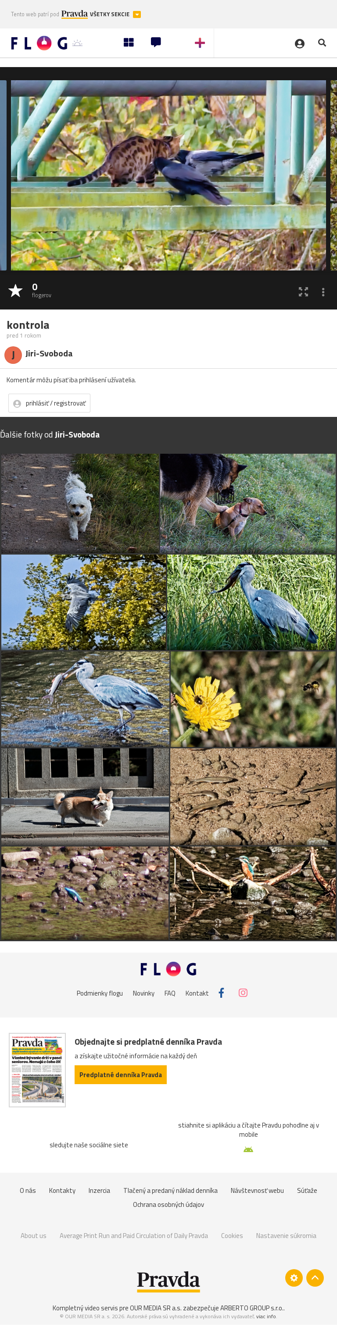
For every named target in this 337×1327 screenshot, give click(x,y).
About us (34, 1235)
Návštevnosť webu (257, 1190)
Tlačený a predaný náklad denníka (170, 1190)
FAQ (170, 993)
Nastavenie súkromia (286, 1235)
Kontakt (197, 993)
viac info (266, 1316)
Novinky (143, 993)
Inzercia (99, 1190)
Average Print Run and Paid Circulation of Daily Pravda (134, 1235)
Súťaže (307, 1190)
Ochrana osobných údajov (168, 1204)
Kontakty (62, 1190)
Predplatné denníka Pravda (120, 1075)
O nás (28, 1190)
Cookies (232, 1235)
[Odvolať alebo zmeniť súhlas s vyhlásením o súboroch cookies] (294, 1278)
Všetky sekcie (110, 14)
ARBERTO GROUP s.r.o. (251, 1308)
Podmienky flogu (100, 993)
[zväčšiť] (303, 291)
